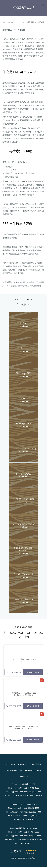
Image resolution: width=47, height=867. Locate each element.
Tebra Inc (23, 764)
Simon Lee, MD (8, 22)
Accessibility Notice (33, 770)
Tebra (34, 858)
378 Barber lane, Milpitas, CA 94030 (23, 660)
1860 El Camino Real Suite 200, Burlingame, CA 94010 (23, 694)
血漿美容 (40, 22)
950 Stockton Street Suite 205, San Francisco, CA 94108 (23, 728)
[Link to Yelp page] (42, 680)
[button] (43, 5)
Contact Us (23, 776)
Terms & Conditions (14, 770)
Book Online (33, 672)
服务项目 (30, 22)
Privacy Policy (35, 764)
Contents (20, 22)
